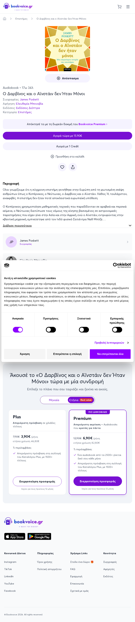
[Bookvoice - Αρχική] (18, 7)
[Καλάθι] (119, 7)
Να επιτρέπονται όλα (110, 353)
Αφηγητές (109, 569)
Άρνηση (25, 353)
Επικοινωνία (77, 583)
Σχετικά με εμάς (79, 590)
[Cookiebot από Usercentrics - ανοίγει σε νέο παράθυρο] (115, 265)
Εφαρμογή (76, 576)
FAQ (72, 569)
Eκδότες (108, 576)
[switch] (51, 329)
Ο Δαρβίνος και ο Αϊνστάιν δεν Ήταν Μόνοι (61, 18)
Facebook (10, 590)
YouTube (9, 583)
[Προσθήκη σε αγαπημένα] (62, 167)
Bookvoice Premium (92, 124)
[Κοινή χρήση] (73, 167)
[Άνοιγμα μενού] (127, 6)
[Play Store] (39, 536)
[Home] (4, 18)
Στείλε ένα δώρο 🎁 (82, 562)
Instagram (10, 562)
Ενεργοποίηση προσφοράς (37, 481)
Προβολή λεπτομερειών (109, 342)
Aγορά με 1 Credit (67, 146)
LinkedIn (9, 576)
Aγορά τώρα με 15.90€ (67, 135)
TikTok (8, 569)
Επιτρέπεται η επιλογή (67, 353)
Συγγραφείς (110, 562)
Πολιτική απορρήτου (49, 569)
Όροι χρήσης (44, 562)
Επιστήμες (21, 18)
